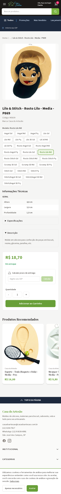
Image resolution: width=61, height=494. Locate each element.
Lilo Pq (18, 139)
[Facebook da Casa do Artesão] (4, 441)
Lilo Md (7, 139)
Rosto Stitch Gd (11, 158)
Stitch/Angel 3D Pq (12, 183)
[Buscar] (55, 11)
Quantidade (10, 289)
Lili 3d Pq (8, 145)
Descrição (12, 233)
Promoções (24, 20)
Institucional (10, 449)
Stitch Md (21, 170)
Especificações (15, 220)
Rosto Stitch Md (30, 158)
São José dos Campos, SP (14, 435)
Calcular (47, 278)
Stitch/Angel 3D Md (34, 177)
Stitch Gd (8, 170)
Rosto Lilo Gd (29, 152)
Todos (10, 20)
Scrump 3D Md (28, 164)
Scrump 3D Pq (45, 164)
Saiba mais (14, 481)
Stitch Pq (35, 170)
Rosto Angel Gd (24, 145)
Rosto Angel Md (43, 145)
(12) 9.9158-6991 (19, 431)
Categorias (8, 459)
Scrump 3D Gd (10, 164)
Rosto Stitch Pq (49, 158)
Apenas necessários (13, 488)
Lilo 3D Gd (30, 139)
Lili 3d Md (44, 139)
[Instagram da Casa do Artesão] (9, 441)
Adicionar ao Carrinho (30, 303)
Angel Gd (8, 133)
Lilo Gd (46, 133)
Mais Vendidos (40, 20)
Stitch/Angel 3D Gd (12, 177)
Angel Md (21, 133)
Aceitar (32, 488)
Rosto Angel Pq (11, 152)
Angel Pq (34, 133)
